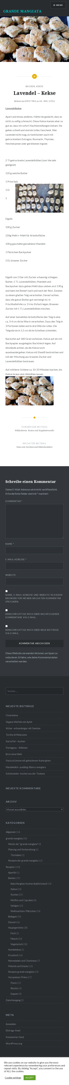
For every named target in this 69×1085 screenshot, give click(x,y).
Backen (30, 86)
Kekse (39, 86)
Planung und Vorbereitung (21, 849)
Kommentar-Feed (15, 1037)
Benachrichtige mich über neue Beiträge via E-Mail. (32, 632)
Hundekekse (14, 949)
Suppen (14, 993)
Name (9, 544)
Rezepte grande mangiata (21, 971)
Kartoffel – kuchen (15, 741)
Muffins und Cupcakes (22, 900)
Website (10, 575)
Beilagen (12, 916)
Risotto (14, 988)
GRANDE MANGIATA (22, 11)
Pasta (14, 982)
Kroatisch (13, 955)
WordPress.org (14, 1043)
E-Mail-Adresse (15, 559)
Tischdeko (16, 855)
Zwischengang (13, 1000)
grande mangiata (14, 838)
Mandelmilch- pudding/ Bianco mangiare (26, 767)
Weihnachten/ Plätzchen (23, 911)
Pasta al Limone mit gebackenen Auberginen (28, 760)
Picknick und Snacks (18, 966)
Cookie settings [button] (13, 1077)
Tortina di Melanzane (16, 734)
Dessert (12, 922)
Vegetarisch (17, 944)
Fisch (13, 933)
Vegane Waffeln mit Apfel (19, 722)
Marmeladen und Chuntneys (22, 960)
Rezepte (10, 867)
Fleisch (14, 938)
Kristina (30, 101)
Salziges (15, 905)
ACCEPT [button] (30, 1077)
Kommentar (13, 501)
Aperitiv (12, 872)
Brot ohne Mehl (14, 754)
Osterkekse (12, 715)
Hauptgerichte (15, 927)
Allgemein (11, 832)
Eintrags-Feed (13, 1030)
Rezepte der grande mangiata (23, 860)
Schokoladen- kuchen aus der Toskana (25, 773)
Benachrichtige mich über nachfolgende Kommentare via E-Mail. (32, 616)
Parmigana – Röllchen (17, 747)
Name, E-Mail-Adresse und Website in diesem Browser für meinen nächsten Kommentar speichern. (33, 598)
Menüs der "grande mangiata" (23, 844)
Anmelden (11, 1024)
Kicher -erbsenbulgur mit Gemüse (23, 728)
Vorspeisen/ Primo (17, 977)
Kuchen (14, 894)
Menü (59, 5)
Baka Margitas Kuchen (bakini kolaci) (29, 883)
